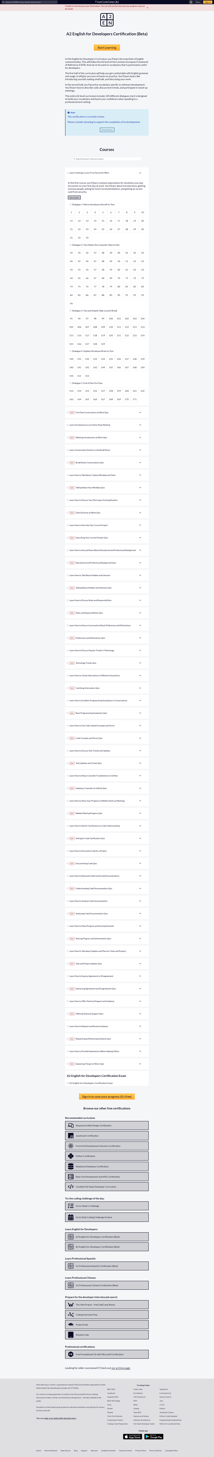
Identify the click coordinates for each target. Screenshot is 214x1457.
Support (84, 1450)
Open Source (65, 1450)
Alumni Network (50, 1450)
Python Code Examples (168, 1416)
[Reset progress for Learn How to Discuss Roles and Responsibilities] (146, 600)
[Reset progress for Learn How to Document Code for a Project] (146, 851)
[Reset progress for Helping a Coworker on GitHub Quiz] (146, 788)
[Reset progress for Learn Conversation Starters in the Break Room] (146, 450)
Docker (110, 1408)
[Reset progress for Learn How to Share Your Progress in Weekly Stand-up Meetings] (146, 801)
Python (162, 1408)
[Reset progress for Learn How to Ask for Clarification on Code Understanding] (146, 826)
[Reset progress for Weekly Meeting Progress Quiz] (146, 813)
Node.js (110, 1412)
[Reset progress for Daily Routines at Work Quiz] (146, 513)
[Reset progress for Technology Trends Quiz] (146, 663)
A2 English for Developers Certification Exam (90, 1083)
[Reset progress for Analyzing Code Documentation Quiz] (146, 913)
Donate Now (107, 130)
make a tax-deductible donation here (60, 1418)
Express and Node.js (141, 1416)
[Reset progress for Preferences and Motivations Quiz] (146, 638)
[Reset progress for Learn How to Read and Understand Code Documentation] (146, 876)
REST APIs (111, 1389)
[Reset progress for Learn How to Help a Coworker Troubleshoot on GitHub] (146, 776)
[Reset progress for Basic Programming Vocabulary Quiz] (146, 713)
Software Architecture (141, 1420)
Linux (109, 1405)
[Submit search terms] (3, 2)
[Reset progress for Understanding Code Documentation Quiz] (146, 888)
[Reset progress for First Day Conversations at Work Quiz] (146, 412)
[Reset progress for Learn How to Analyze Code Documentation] (146, 901)
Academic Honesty (108, 1450)
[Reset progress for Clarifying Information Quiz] (146, 688)
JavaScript (111, 1393)
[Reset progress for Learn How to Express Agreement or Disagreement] (146, 976)
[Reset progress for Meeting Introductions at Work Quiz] (146, 437)
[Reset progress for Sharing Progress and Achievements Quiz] (146, 938)
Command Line (165, 1393)
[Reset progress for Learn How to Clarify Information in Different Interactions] (146, 675)
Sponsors (94, 1450)
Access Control (165, 1397)
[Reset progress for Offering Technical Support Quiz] (146, 1014)
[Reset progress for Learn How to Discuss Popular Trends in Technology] (146, 650)
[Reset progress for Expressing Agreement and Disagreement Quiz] (146, 989)
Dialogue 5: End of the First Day (85, 383)
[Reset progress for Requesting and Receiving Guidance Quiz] (146, 1039)
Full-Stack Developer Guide (143, 1424)
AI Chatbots (138, 1393)
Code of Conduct (125, 1450)
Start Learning (107, 47)
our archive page (120, 1367)
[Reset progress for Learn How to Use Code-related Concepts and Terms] (146, 726)
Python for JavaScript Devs (169, 1424)
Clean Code (137, 1389)
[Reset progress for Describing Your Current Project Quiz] (146, 538)
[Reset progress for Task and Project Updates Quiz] (146, 963)
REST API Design (113, 1401)
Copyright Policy (171, 1450)
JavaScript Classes (166, 1412)
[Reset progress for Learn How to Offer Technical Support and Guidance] (146, 1001)
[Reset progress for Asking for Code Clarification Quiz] (146, 838)
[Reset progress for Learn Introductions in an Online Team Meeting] (146, 425)
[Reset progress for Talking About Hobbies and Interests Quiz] (146, 588)
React (135, 1405)
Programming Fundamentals (170, 1420)
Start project (75, 197)
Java (161, 1401)
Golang (136, 1408)
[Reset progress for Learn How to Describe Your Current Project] (146, 525)
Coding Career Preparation (117, 1424)
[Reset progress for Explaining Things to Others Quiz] (146, 1064)
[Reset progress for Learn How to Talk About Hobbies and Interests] (146, 575)
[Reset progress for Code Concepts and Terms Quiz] (146, 738)
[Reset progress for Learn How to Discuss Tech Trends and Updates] (146, 751)
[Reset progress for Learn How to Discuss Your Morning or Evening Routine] (146, 500)
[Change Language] (191, 2)
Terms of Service (155, 1450)
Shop (76, 1450)
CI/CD (162, 1405)
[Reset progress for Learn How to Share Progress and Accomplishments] (146, 926)
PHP (135, 1401)
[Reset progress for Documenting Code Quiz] (146, 863)
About (38, 1450)
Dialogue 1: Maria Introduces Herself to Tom (91, 204)
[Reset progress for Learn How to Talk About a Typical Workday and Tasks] (146, 475)
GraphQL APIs (112, 1397)
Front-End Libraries (114, 1416)
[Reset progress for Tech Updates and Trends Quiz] (146, 763)
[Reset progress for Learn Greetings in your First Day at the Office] (146, 173)
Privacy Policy (140, 1450)
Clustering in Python (115, 1420)
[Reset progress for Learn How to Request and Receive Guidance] (146, 1026)
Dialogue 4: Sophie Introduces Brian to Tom (91, 351)
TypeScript (163, 1389)
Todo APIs (137, 1412)
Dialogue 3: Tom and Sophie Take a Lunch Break (93, 311)
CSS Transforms (139, 1397)
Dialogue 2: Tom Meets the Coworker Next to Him (94, 245)
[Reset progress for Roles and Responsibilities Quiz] (146, 613)
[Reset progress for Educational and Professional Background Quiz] (146, 563)
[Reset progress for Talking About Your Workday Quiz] (146, 488)
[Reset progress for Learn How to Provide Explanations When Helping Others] (146, 1051)
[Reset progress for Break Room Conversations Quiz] (146, 462)
